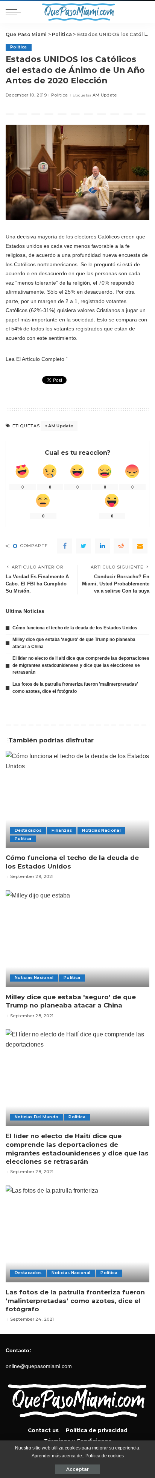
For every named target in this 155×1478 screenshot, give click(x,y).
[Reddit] (121, 545)
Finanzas (62, 830)
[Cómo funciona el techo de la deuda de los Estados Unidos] (77, 799)
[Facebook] (64, 545)
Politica (18, 47)
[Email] (139, 545)
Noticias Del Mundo (36, 1117)
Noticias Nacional (101, 830)
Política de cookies (104, 1455)
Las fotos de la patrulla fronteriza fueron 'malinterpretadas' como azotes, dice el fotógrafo (75, 1300)
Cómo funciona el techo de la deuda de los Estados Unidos (74, 627)
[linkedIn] (102, 545)
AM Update (105, 95)
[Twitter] (83, 545)
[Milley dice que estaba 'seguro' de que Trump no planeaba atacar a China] (77, 938)
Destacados (28, 830)
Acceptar (77, 1469)
